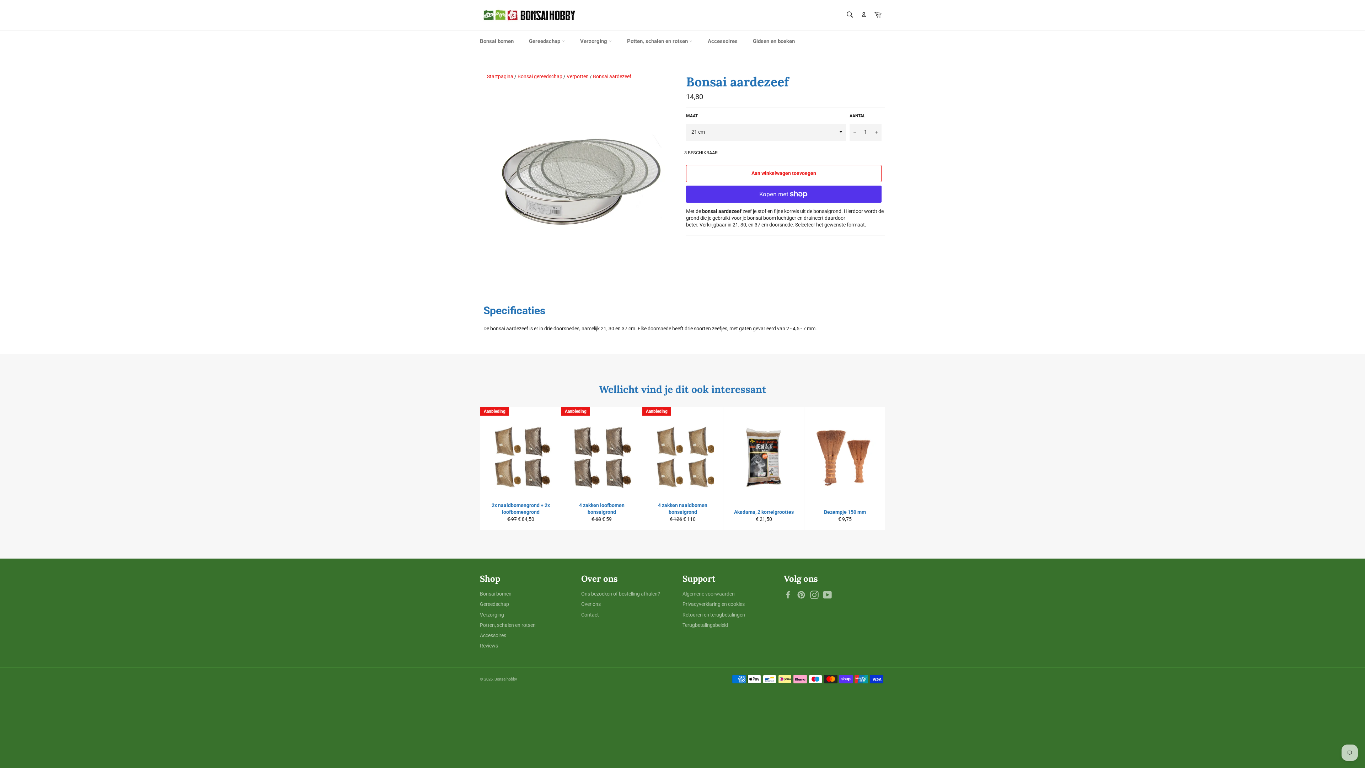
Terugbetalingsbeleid (705, 625)
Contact (590, 615)
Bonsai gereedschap (540, 76)
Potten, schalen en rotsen (658, 41)
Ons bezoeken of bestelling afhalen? (620, 594)
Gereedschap (545, 41)
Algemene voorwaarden (708, 594)
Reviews (489, 646)
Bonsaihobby (505, 679)
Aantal (858, 115)
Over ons (591, 604)
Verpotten (578, 76)
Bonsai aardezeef (612, 76)
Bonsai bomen (497, 41)
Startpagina (500, 76)
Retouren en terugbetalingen (713, 615)
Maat (692, 115)
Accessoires (723, 41)
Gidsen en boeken (774, 41)
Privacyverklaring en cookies (713, 604)
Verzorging (594, 41)
